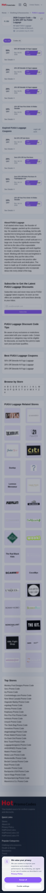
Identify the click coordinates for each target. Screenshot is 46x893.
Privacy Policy (17, 874)
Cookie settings (23, 886)
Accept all (23, 880)
